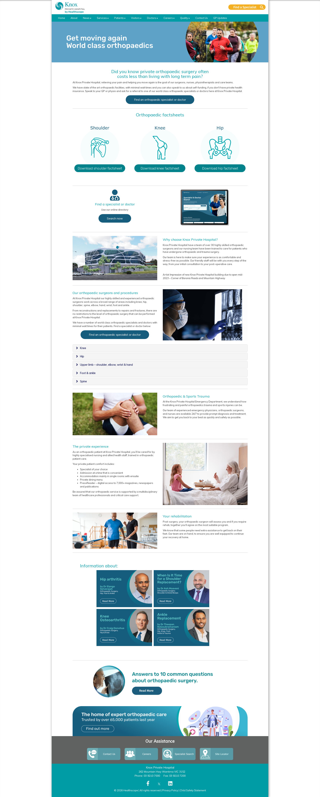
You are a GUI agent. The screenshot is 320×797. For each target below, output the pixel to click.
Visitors (135, 17)
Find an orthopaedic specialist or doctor (160, 99)
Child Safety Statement (193, 790)
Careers (168, 17)
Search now (115, 218)
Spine (83, 381)
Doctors (151, 17)
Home (61, 17)
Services (102, 17)
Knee (83, 348)
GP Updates (220, 17)
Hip (82, 356)
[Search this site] (247, 7)
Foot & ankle (88, 373)
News (86, 17)
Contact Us (201, 17)
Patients (119, 17)
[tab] (160, 348)
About (74, 17)
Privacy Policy (170, 790)
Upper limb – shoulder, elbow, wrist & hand (106, 364)
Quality (184, 17)
